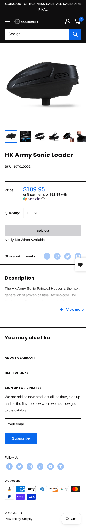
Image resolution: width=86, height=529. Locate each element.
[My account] (67, 21)
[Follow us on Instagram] (29, 466)
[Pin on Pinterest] (57, 256)
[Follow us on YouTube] (50, 466)
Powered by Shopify (18, 519)
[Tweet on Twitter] (67, 256)
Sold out (43, 230)
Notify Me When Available (25, 240)
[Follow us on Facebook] (9, 466)
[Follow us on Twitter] (19, 466)
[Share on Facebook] (46, 256)
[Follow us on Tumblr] (60, 466)
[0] (77, 21)
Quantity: (12, 213)
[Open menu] (7, 21)
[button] (52, 196)
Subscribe (21, 438)
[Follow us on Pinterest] (39, 466)
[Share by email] (77, 256)
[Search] (75, 34)
